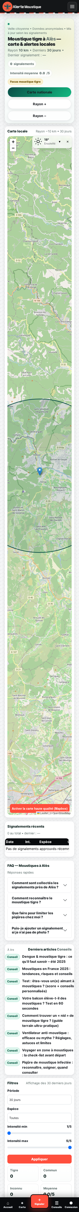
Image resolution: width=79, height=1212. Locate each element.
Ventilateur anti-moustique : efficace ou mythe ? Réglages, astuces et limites (47, 1038)
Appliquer (39, 1159)
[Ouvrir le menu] (72, 6)
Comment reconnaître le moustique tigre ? (32, 900)
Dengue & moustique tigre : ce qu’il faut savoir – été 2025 (47, 959)
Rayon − (39, 116)
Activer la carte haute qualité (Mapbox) (40, 808)
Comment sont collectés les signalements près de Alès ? (35, 885)
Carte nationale (39, 92)
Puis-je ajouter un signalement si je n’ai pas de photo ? (37, 930)
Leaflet (44, 813)
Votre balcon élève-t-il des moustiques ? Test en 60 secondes (44, 1003)
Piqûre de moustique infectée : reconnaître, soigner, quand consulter (47, 1067)
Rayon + (39, 104)
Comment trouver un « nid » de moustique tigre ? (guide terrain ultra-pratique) (48, 1020)
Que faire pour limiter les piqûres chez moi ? (32, 915)
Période (13, 1091)
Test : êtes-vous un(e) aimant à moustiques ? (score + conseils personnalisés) (48, 986)
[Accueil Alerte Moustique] (26, 6)
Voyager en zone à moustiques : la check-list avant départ (47, 1052)
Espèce (13, 1109)
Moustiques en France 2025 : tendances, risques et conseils (47, 971)
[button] (39, 471)
